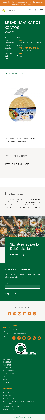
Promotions (7, 365)
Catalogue (7, 362)
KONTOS (20, 40)
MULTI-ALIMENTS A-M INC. (28, 48)
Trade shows (8, 374)
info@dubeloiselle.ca (19, 333)
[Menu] (41, 10)
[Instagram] (14, 314)
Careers (6, 377)
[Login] (35, 10)
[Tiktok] (34, 314)
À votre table (8, 368)
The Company (6, 332)
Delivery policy (9, 393)
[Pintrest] (29, 314)
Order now (11, 73)
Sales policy (8, 396)
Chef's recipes (8, 371)
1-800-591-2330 (17, 330)
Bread (19, 53)
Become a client (9, 380)
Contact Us (7, 383)
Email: (7, 283)
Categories (9, 138)
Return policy (8, 399)
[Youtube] (19, 314)
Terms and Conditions (12, 407)
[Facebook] (10, 314)
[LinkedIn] (24, 314)
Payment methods (10, 410)
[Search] (30, 10)
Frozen (18, 138)
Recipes (14, 255)
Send (7, 294)
